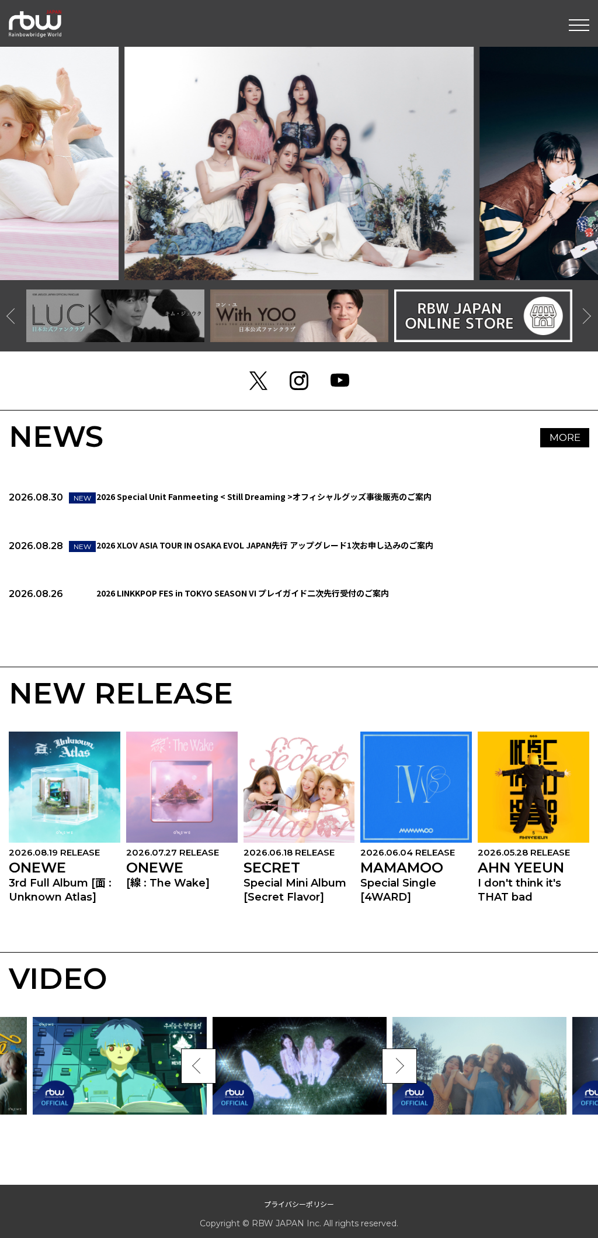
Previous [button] (14, 316)
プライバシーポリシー (299, 1204)
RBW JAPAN (35, 14)
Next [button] (583, 316)
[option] (115, 315)
